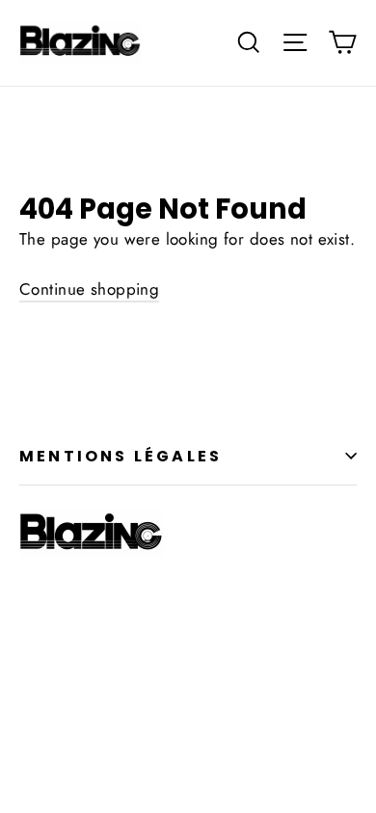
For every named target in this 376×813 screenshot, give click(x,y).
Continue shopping (89, 289)
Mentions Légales (120, 456)
